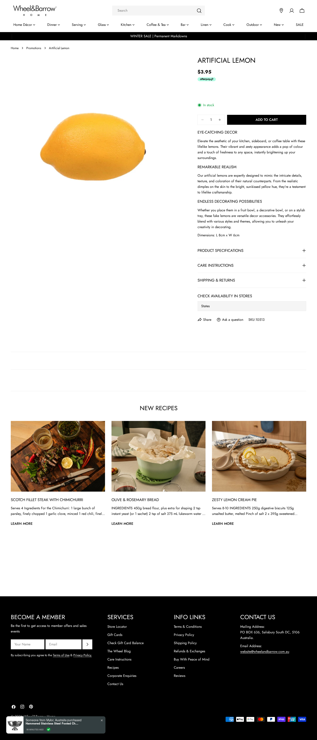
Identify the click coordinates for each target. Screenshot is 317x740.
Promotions (33, 48)
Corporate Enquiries (121, 675)
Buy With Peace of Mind (191, 659)
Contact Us (115, 683)
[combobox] (158, 11)
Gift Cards (114, 634)
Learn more (22, 523)
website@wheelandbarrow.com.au (264, 651)
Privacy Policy (184, 634)
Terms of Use (61, 655)
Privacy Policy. (82, 655)
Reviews (179, 675)
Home (15, 48)
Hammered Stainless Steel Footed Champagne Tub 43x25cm (53, 723)
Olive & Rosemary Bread (135, 500)
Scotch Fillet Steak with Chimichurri (47, 500)
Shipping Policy (185, 642)
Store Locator (117, 626)
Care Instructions (119, 659)
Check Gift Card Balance (125, 642)
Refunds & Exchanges (189, 651)
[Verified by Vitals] (48, 729)
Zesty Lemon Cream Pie (234, 500)
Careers (179, 667)
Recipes (113, 667)
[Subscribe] (87, 644)
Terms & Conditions (188, 626)
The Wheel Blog (119, 651)
